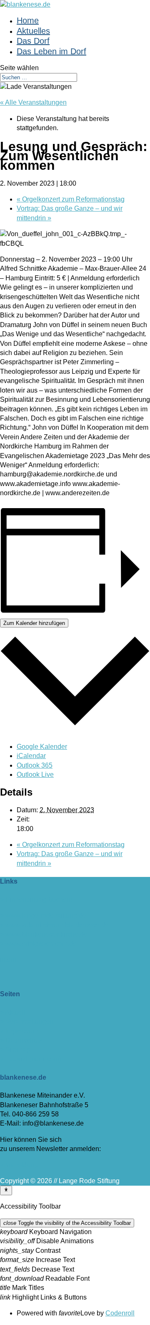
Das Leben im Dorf (51, 51)
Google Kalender (42, 746)
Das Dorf (33, 40)
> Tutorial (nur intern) (30, 1059)
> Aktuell (12, 1012)
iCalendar (31, 755)
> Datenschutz (21, 1040)
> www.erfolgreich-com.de (38, 943)
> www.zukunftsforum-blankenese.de (54, 925)
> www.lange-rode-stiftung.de (43, 915)
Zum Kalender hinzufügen (34, 623)
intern (8, 959)
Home (28, 20)
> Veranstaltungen (27, 1021)
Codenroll (120, 1313)
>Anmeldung (19, 1165)
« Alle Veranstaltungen (33, 102)
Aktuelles (33, 30)
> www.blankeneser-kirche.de (44, 934)
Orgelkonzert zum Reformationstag (71, 199)
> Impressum (19, 1031)
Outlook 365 (34, 765)
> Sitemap (15, 1049)
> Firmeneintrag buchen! (36, 899)
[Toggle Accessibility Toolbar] (6, 1190)
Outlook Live (35, 774)
